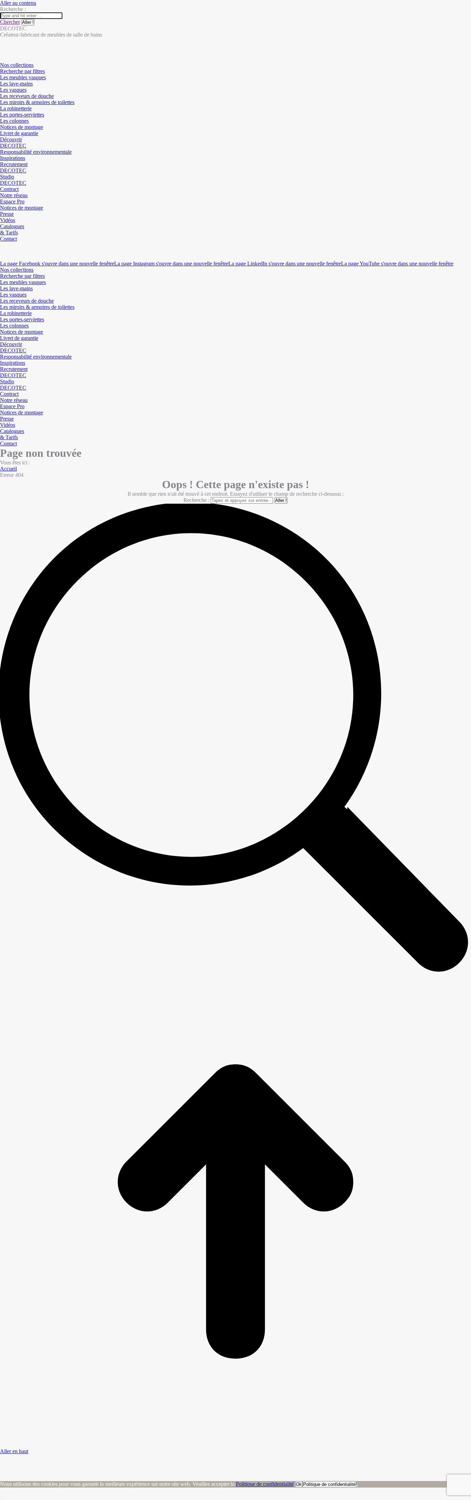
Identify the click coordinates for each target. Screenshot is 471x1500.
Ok (299, 1484)
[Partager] (3, 1492)
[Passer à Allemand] (3, 257)
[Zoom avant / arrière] (9, 1492)
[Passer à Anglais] (3, 251)
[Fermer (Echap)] (0, 1492)
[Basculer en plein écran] (6, 1492)
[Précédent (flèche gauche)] (0, 1498)
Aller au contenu (18, 3)
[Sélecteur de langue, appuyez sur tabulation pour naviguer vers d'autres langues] (3, 245)
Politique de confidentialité (265, 1484)
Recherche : (196, 500)
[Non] (357, 1486)
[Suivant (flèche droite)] (3, 1498)
